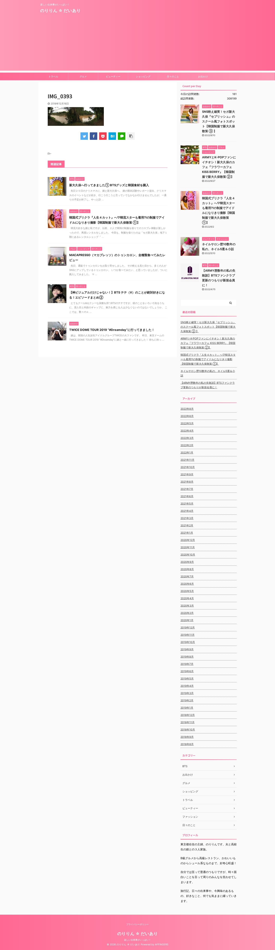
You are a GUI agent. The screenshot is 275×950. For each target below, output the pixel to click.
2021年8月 (187, 481)
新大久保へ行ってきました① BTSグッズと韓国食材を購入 (109, 185)
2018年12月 (188, 715)
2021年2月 (187, 525)
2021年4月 (187, 510)
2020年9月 (187, 561)
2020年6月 (187, 583)
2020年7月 (187, 576)
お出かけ (203, 76)
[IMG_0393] (112, 136)
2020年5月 (187, 591)
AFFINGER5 (161, 944)
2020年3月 (187, 605)
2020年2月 (187, 612)
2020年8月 (187, 569)
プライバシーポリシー (137, 924)
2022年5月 (187, 423)
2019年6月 (187, 671)
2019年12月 (188, 627)
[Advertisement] (137, 44)
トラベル (53, 76)
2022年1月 (187, 452)
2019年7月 (187, 663)
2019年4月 (187, 685)
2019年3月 (187, 693)
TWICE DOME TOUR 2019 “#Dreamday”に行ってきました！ (112, 330)
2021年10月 (188, 467)
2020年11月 (188, 547)
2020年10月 (188, 554)
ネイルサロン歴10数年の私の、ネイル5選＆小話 (208, 373)
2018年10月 (188, 729)
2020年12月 (188, 540)
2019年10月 (188, 642)
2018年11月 (188, 722)
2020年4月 (187, 598)
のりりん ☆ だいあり (60, 10)
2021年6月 (187, 496)
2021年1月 (187, 532)
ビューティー (113, 76)
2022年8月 (187, 408)
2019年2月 (187, 700)
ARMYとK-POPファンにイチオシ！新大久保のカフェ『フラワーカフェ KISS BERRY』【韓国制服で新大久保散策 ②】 (219, 167)
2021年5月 (187, 503)
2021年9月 (187, 474)
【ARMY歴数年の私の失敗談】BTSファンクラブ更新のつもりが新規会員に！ (208, 385)
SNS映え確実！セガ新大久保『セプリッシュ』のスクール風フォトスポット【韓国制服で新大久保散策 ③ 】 (218, 121)
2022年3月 (187, 437)
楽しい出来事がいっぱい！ (137, 939)
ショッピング (143, 76)
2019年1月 (187, 707)
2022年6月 (187, 416)
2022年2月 (187, 445)
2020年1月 (187, 620)
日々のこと (173, 76)
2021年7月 (187, 489)
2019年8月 (187, 656)
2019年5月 (187, 678)
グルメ (83, 76)
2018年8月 (187, 744)
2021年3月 (187, 518)
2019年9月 (187, 649)
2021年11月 (187, 459)
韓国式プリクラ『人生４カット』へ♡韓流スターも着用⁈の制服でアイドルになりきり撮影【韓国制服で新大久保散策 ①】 (208, 359)
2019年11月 (188, 634)
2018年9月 (187, 736)
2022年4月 (187, 430)
